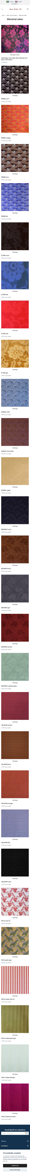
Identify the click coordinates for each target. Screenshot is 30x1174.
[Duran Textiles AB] (15, 9)
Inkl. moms (14, 3)
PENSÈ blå (4, 216)
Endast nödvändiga (15, 1169)
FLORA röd (4, 333)
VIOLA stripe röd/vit (7, 999)
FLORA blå (4, 294)
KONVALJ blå (5, 412)
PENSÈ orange (5, 138)
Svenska (12, 1)
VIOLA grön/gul (6, 960)
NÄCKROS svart (6, 529)
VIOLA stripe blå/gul (8, 1077)
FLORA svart (5, 255)
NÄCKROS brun (6, 568)
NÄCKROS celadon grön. (9, 686)
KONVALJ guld (5, 490)
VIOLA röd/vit (5, 921)
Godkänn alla (15, 1165)
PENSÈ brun (5, 177)
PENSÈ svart (5, 99)
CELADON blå (5, 842)
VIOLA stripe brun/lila (8, 1116)
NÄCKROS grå (5, 607)
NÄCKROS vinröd (6, 647)
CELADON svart (6, 882)
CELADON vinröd (6, 725)
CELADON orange (7, 803)
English (20, 1)
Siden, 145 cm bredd (12, 15)
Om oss (3, 1141)
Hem (3, 15)
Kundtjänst (4, 1145)
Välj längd (15, 95)
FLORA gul (4, 373)
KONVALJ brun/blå (7, 451)
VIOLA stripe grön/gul (8, 1038)
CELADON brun (6, 764)
